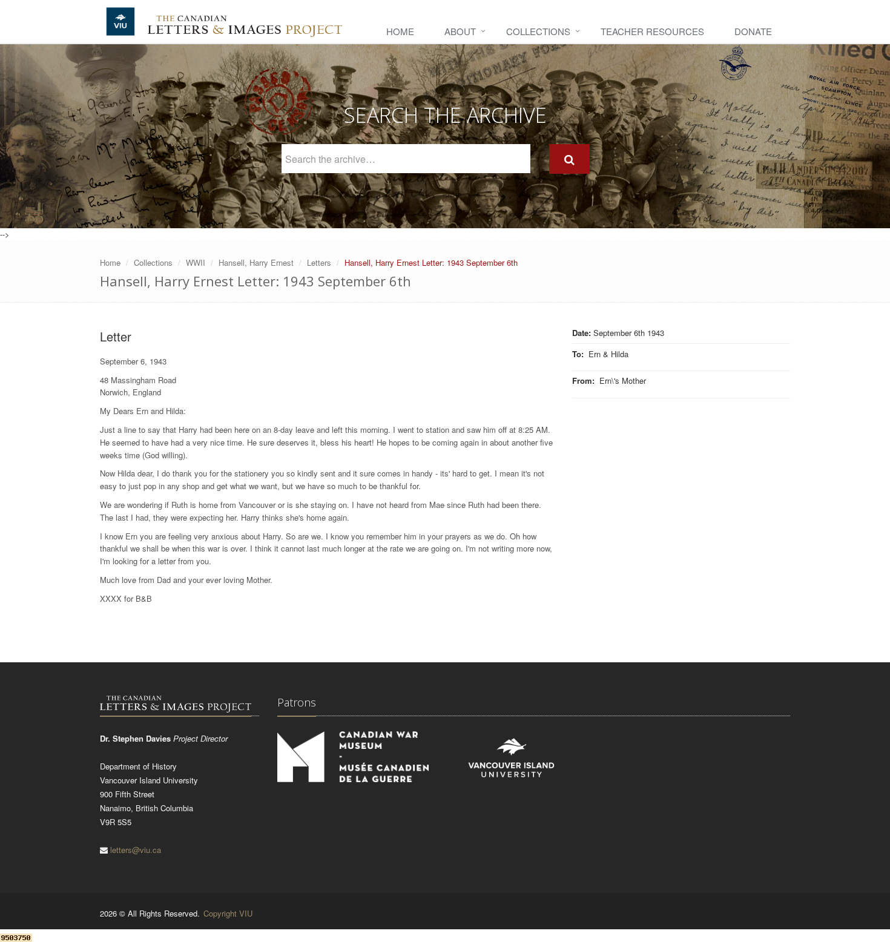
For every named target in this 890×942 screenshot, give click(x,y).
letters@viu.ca (135, 849)
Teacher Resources (652, 31)
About (460, 31)
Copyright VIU (227, 913)
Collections (538, 31)
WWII (195, 262)
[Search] (569, 159)
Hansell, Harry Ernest (256, 262)
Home (400, 31)
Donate (753, 31)
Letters (319, 262)
